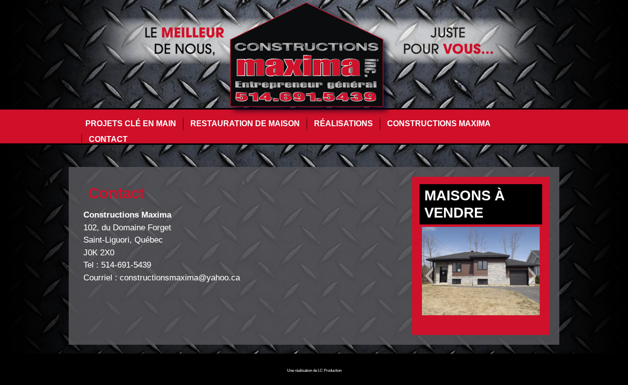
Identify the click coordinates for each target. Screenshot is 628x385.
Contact (108, 139)
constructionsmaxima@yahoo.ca (180, 277)
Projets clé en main (130, 123)
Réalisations (343, 123)
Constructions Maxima (439, 123)
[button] (429, 276)
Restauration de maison (245, 123)
